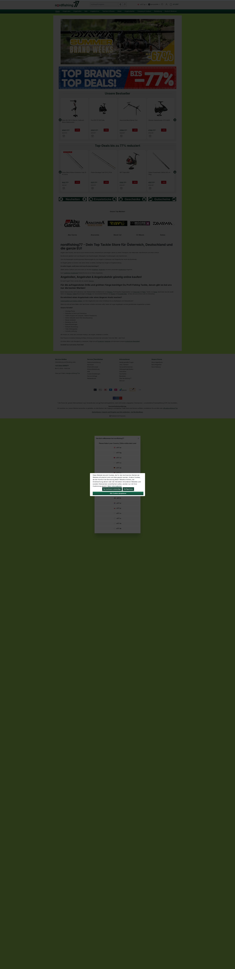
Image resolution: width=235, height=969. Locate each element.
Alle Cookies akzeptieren (118, 493)
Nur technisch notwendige (112, 489)
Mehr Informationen (114, 486)
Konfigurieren (128, 489)
